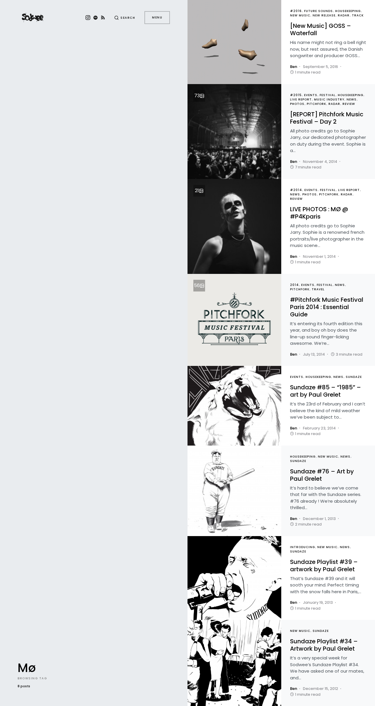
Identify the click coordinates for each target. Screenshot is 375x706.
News (352, 99)
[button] (124, 17)
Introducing (302, 547)
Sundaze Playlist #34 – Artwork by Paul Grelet (324, 645)
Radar (344, 15)
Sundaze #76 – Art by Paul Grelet (322, 475)
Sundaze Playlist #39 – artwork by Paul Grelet (324, 565)
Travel (318, 289)
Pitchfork (316, 104)
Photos (297, 104)
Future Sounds (318, 11)
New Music (300, 15)
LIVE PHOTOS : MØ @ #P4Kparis (319, 213)
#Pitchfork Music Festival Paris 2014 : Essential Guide (326, 307)
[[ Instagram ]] (88, 17)
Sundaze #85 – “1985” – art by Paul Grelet (325, 391)
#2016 (296, 11)
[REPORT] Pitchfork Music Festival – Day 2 (326, 118)
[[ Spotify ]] (95, 17)
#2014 (296, 190)
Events (310, 95)
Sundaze (354, 377)
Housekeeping (348, 11)
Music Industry (329, 99)
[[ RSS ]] (103, 17)
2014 (294, 285)
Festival (327, 95)
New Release (324, 15)
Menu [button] (157, 17)
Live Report (301, 99)
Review (348, 104)
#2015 (296, 95)
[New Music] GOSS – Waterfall (320, 29)
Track (358, 15)
